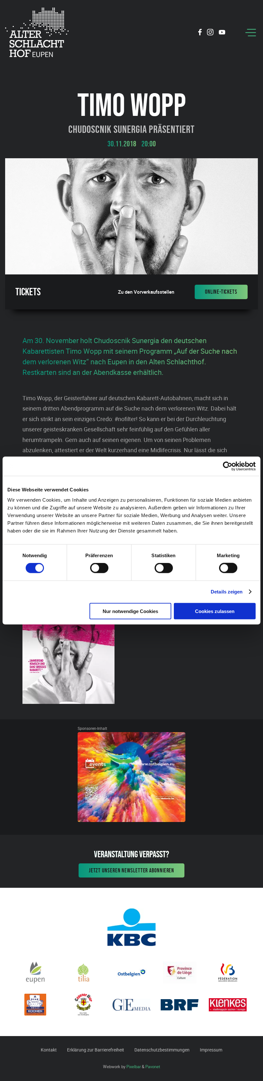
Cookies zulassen (214, 611)
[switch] (99, 568)
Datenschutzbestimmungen (162, 1050)
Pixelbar (133, 1066)
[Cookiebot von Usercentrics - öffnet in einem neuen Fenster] (227, 466)
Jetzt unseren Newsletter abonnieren (131, 870)
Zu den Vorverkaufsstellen (146, 292)
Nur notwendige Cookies (130, 611)
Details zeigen (226, 591)
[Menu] (250, 33)
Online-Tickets (221, 292)
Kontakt (49, 1050)
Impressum (211, 1050)
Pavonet (152, 1066)
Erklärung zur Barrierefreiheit (95, 1050)
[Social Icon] (200, 33)
